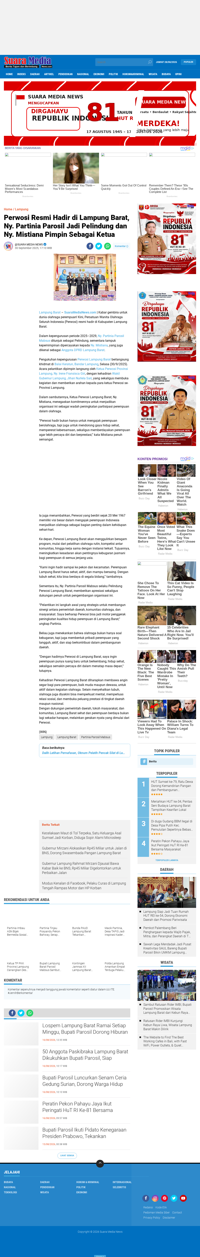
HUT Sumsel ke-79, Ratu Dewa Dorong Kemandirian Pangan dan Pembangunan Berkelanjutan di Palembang (172, 786)
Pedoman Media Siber (156, 1212)
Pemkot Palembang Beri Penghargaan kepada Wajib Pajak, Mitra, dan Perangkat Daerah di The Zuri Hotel (167, 932)
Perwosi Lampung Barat (94, 359)
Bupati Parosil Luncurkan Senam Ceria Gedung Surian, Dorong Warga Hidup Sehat (84, 1084)
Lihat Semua (67, 1155)
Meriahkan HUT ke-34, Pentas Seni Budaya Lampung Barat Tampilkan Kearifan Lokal (171, 806)
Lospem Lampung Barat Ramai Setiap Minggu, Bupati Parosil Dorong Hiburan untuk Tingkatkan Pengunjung (85, 1032)
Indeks (21, 74)
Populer (188, 62)
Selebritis (119, 1187)
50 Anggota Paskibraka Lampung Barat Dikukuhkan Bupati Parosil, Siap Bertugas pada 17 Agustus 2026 (85, 1058)
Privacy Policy (151, 1217)
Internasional (122, 1182)
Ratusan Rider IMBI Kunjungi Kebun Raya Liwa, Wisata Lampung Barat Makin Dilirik (167, 1025)
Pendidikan (65, 74)
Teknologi (10, 1192)
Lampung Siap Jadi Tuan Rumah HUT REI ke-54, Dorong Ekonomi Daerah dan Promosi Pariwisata (166, 916)
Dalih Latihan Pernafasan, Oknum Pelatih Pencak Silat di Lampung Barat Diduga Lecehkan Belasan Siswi (84, 753)
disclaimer (169, 1217)
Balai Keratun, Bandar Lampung (76, 364)
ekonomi (99, 74)
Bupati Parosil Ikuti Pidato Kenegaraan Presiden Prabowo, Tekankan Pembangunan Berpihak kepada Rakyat (85, 1136)
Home (9, 74)
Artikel (49, 74)
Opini (178, 74)
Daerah (35, 74)
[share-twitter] (98, 246)
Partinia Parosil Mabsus (95, 737)
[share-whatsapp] (107, 246)
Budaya (166, 74)
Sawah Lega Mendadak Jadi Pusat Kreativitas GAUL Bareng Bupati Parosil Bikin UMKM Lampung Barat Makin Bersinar (167, 948)
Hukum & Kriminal (87, 1182)
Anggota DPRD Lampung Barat (83, 350)
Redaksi (148, 1207)
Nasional (83, 74)
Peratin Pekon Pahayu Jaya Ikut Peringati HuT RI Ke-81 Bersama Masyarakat (77, 1110)
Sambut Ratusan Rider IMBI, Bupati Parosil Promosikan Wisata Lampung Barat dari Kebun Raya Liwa (167, 1009)
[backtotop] (100, 1164)
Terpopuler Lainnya (166, 860)
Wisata (153, 74)
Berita (153, 761)
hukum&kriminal (133, 74)
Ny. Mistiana (99, 345)
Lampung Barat (50, 312)
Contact (177, 1212)
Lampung (47, 737)
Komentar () (121, 246)
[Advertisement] (100, 27)
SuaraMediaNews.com (80, 312)
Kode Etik (161, 1207)
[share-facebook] (90, 246)
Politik (113, 74)
